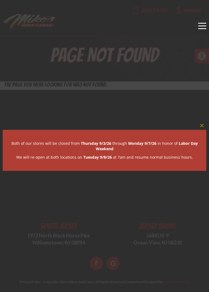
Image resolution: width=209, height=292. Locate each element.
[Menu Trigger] (202, 26)
